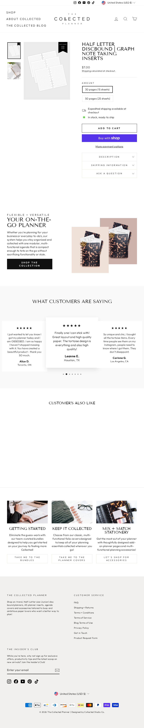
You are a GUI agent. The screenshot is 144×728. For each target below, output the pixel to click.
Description (109, 156)
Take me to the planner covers (71, 559)
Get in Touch (80, 632)
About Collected (23, 19)
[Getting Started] (27, 512)
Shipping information (109, 165)
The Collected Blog (26, 25)
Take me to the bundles (27, 559)
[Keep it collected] (72, 512)
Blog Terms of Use (83, 622)
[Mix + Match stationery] (116, 512)
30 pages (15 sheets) (97, 89)
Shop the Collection (29, 264)
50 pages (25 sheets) (97, 98)
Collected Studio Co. (94, 712)
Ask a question (109, 173)
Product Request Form (86, 638)
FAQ (76, 602)
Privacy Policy (81, 627)
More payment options (109, 146)
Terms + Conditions (84, 612)
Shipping (86, 70)
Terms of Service (82, 617)
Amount (88, 83)
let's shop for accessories (116, 559)
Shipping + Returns (84, 607)
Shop (11, 12)
